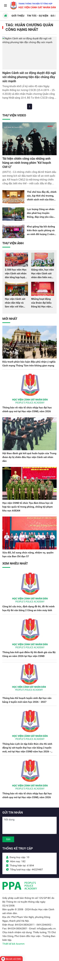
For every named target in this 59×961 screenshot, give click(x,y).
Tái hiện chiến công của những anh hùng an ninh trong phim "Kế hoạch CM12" (26, 163)
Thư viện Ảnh (13, 243)
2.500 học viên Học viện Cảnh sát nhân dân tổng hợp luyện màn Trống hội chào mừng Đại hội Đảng (16, 277)
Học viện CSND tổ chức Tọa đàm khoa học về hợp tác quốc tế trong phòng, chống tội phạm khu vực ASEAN (27, 506)
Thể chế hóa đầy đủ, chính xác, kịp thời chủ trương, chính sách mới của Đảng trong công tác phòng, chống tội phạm (41, 199)
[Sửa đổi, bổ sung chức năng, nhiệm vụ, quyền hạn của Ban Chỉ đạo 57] (29, 533)
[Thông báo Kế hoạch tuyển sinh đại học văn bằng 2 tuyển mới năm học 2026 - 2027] (29, 678)
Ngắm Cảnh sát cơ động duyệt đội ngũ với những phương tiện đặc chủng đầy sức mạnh (29, 77)
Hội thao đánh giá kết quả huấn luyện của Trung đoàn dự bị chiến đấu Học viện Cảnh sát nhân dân (29, 457)
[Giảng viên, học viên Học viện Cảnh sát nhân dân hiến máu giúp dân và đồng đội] (42, 260)
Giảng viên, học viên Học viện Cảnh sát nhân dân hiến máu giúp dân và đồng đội (42, 277)
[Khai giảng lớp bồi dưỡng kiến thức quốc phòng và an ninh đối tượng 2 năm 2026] (13, 231)
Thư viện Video (14, 115)
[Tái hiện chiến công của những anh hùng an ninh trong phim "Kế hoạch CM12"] (29, 138)
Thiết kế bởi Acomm (13, 943)
